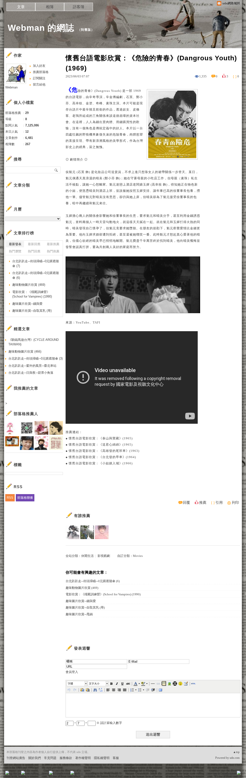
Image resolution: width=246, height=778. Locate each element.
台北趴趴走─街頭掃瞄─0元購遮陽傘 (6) (93, 581)
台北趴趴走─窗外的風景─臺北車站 (32, 365)
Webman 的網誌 (41, 28)
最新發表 (15, 244)
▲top (236, 752)
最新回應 (34, 244)
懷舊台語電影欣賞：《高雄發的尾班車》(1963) (104, 451)
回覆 (186, 502)
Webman (11, 87)
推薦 (202, 502)
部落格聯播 (25, 497)
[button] (77, 683)
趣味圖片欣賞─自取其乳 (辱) (85, 607)
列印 (235, 502)
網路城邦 (229, 774)
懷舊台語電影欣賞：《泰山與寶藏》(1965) (101, 438)
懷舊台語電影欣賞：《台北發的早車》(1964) (102, 457)
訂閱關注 (39, 78)
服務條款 (66, 758)
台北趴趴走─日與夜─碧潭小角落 (30, 372)
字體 (70, 683)
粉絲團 (15, 774)
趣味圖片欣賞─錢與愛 (81, 601)
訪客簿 (78, 7)
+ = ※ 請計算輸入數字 (98, 723)
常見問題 (50, 758)
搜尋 (56, 170)
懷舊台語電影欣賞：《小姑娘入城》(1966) (101, 463)
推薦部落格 (41, 72)
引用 (219, 502)
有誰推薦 (82, 516)
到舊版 (86, 29)
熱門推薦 (53, 251)
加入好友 (39, 66)
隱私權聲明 (102, 758)
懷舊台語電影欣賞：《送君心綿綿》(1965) (101, 444)
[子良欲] (72, 532)
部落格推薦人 (26, 414)
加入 (217, 774)
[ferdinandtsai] (102, 532)
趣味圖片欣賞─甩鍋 (79, 614)
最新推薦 (53, 244)
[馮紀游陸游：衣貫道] (87, 532)
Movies (138, 556)
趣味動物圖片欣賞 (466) (24, 351)
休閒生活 (87, 556)
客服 (116, 758)
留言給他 (39, 84)
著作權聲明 (83, 758)
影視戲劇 (104, 556)
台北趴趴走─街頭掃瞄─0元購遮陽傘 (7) (35, 263)
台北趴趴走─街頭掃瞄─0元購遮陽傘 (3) (35, 358)
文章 (21, 7)
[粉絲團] (7, 773)
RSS (10, 497)
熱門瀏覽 (15, 251)
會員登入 (72, 672)
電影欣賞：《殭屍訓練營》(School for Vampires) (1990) (103, 594)
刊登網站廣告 (15, 758)
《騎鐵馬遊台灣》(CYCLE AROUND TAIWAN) (33, 342)
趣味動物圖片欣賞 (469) (82, 588)
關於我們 (34, 758)
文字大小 (94, 683)
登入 (208, 774)
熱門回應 (34, 251)
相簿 (50, 7)
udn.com (235, 757)
